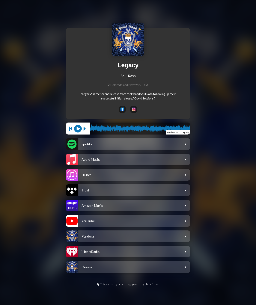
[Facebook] (122, 109)
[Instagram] (133, 109)
